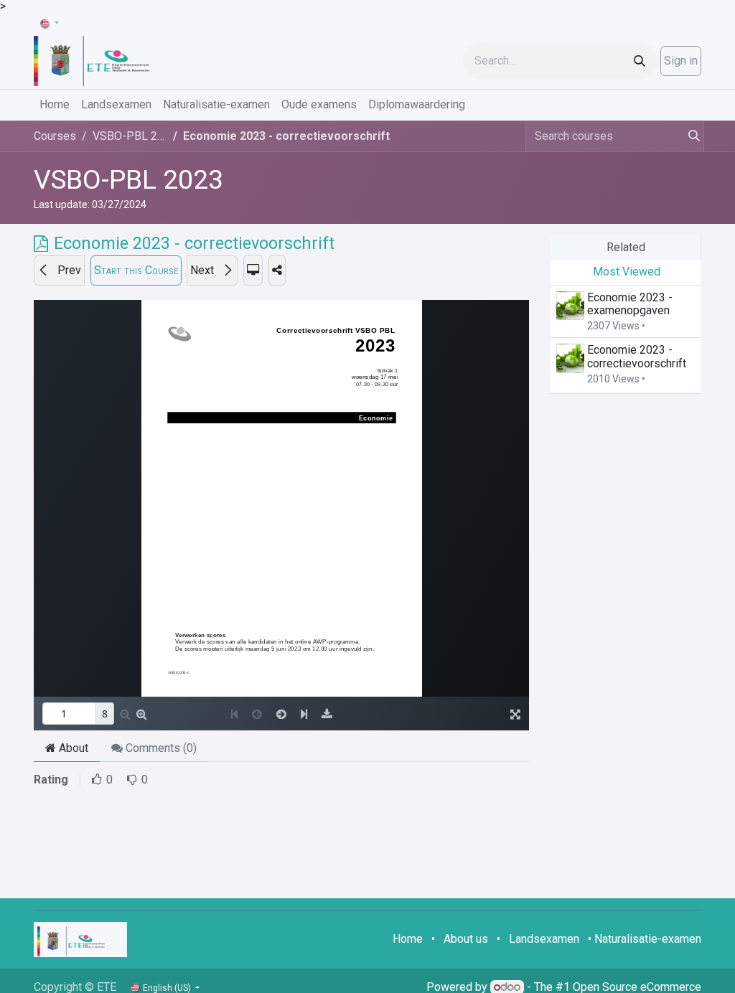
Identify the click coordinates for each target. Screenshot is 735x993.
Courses (55, 136)
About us (466, 939)
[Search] (639, 61)
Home (408, 939)
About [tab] (72, 748)
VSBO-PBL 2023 (128, 179)
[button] (59, 270)
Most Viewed (626, 271)
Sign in (681, 60)
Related (626, 247)
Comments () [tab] (160, 748)
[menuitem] (54, 105)
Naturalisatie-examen (647, 939)
